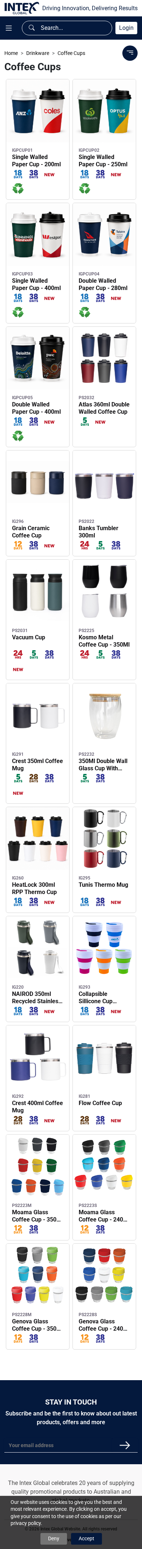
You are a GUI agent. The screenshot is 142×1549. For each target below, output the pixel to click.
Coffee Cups (71, 53)
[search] (32, 28)
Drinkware (37, 53)
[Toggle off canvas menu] (8, 28)
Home (11, 53)
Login (126, 27)
